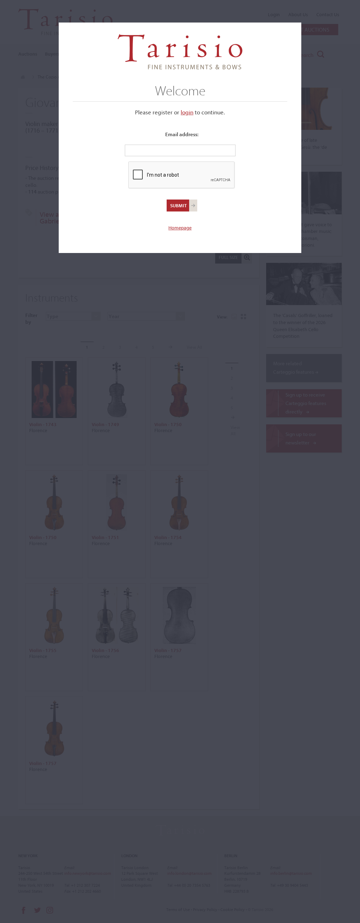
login (187, 112)
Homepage (180, 228)
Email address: (182, 134)
